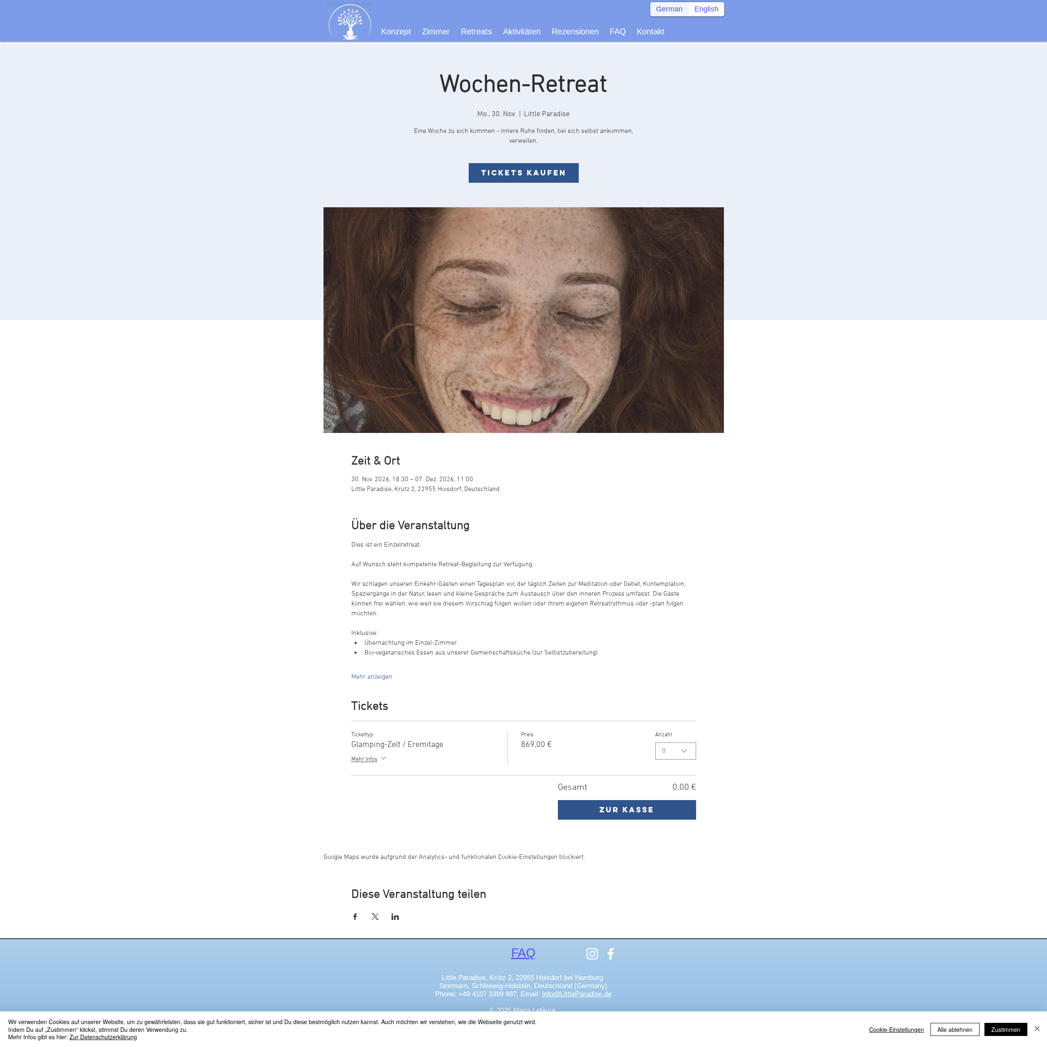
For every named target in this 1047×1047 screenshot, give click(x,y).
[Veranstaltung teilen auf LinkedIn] (395, 916)
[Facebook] (610, 954)
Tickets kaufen (523, 172)
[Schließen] (1037, 1029)
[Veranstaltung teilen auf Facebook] (355, 916)
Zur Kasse (626, 809)
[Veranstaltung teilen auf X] (375, 916)
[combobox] (675, 751)
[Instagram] (592, 954)
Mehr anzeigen (371, 677)
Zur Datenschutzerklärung (103, 1037)
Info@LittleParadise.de (576, 994)
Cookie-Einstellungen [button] (896, 1029)
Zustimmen (1005, 1029)
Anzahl (663, 734)
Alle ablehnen (955, 1029)
